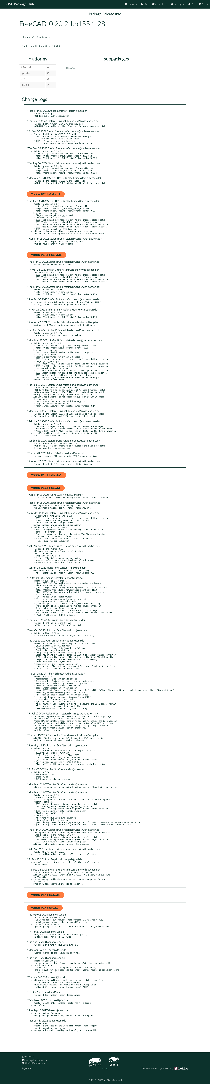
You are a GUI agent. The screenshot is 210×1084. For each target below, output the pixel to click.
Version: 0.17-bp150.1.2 (44, 908)
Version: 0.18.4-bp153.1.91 (46, 475)
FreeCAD (32, 24)
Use (145, 4)
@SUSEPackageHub (34, 1063)
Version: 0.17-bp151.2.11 (45, 895)
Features (132, 4)
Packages (178, 4)
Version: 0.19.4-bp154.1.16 (46, 255)
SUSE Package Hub (19, 4)
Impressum (27, 1068)
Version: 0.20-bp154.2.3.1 (45, 194)
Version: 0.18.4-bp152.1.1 (45, 488)
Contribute (161, 4)
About (205, 4)
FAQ (192, 4)
